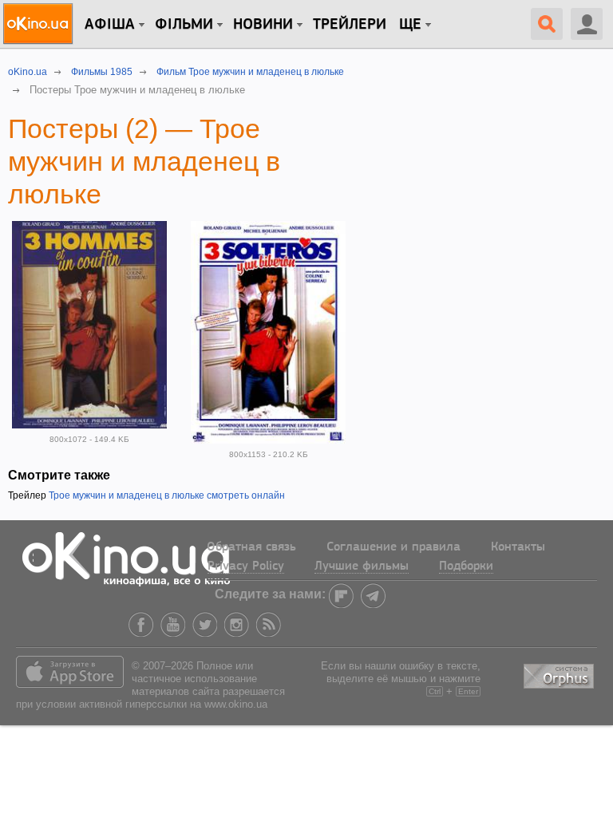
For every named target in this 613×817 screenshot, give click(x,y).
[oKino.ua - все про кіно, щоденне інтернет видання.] (40, 24)
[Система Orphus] (560, 674)
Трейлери (349, 25)
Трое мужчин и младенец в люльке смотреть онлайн (167, 495)
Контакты (518, 547)
